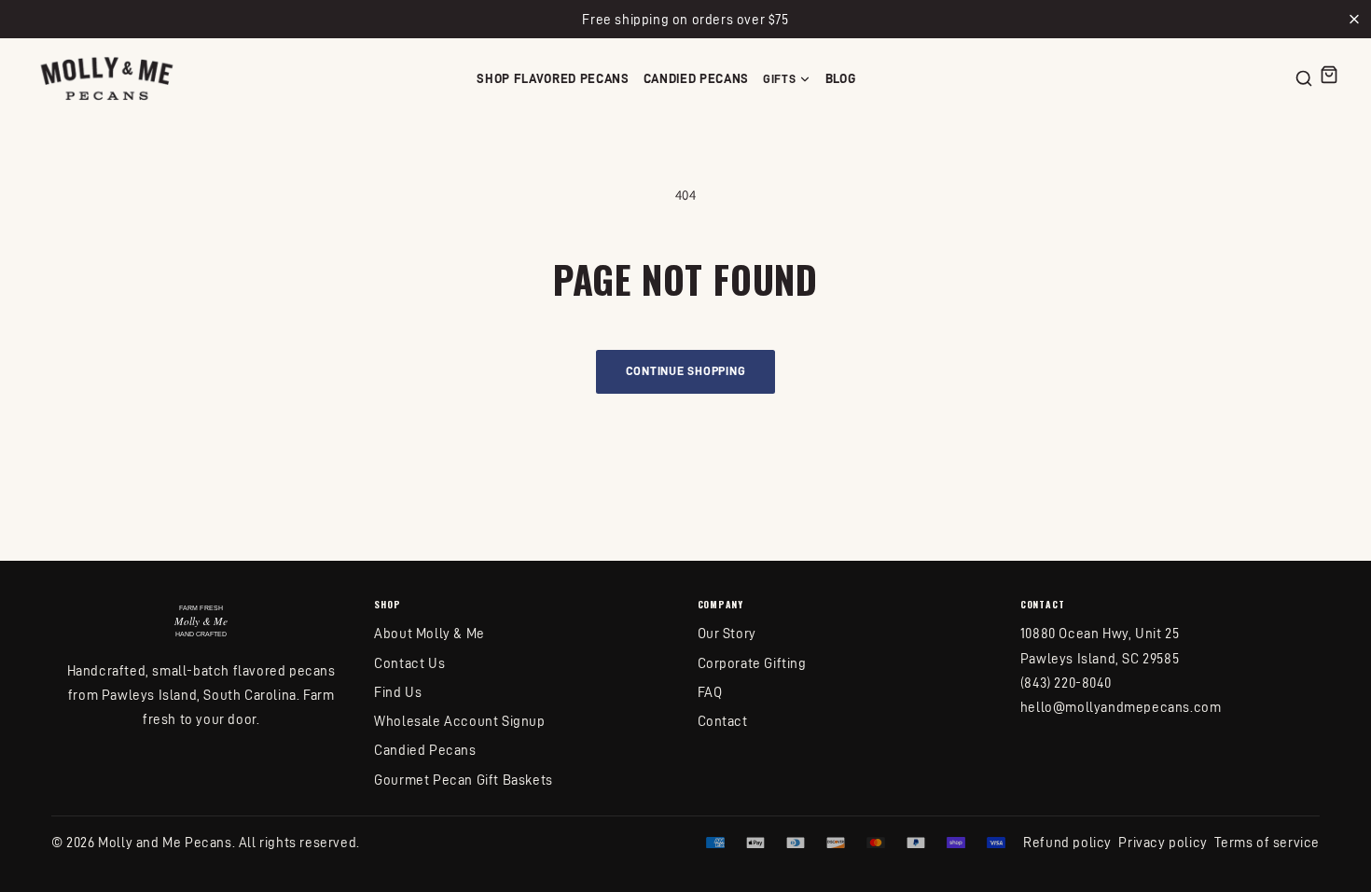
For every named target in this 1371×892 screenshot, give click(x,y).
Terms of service (1267, 842)
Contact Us (409, 663)
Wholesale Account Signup (459, 721)
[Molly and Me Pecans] (107, 78)
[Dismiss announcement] (1354, 19)
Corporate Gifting (752, 663)
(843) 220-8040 (1065, 682)
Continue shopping (686, 370)
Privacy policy (1162, 842)
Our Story (727, 633)
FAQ (710, 692)
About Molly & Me (429, 633)
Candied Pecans (696, 78)
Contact (723, 721)
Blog (840, 78)
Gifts (779, 78)
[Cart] (1329, 74)
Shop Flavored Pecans (553, 78)
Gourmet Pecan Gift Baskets (463, 779)
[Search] (1304, 78)
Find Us (398, 692)
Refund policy (1067, 842)
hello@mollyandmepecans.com (1121, 707)
